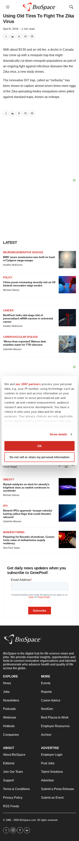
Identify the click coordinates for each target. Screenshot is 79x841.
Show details (58, 434)
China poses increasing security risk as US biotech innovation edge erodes (29, 284)
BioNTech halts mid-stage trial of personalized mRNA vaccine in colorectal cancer (28, 318)
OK (39, 445)
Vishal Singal (10, 466)
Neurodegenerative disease (23, 252)
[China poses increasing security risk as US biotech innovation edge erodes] (67, 284)
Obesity (8, 479)
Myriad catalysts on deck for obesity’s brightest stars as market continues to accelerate (26, 487)
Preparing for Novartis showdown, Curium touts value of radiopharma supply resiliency (28, 540)
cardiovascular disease (20, 336)
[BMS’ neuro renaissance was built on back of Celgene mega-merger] (67, 259)
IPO (5, 505)
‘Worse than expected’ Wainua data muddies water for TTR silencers (24, 343)
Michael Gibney (11, 290)
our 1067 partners (28, 384)
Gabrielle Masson (12, 349)
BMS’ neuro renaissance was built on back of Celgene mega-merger (29, 259)
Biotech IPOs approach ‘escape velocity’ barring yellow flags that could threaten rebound (27, 514)
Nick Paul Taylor (11, 548)
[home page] (39, 7)
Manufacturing (14, 532)
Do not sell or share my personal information (39, 457)
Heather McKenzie (12, 265)
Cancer (8, 310)
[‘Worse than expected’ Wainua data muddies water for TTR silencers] (67, 344)
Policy (7, 277)
